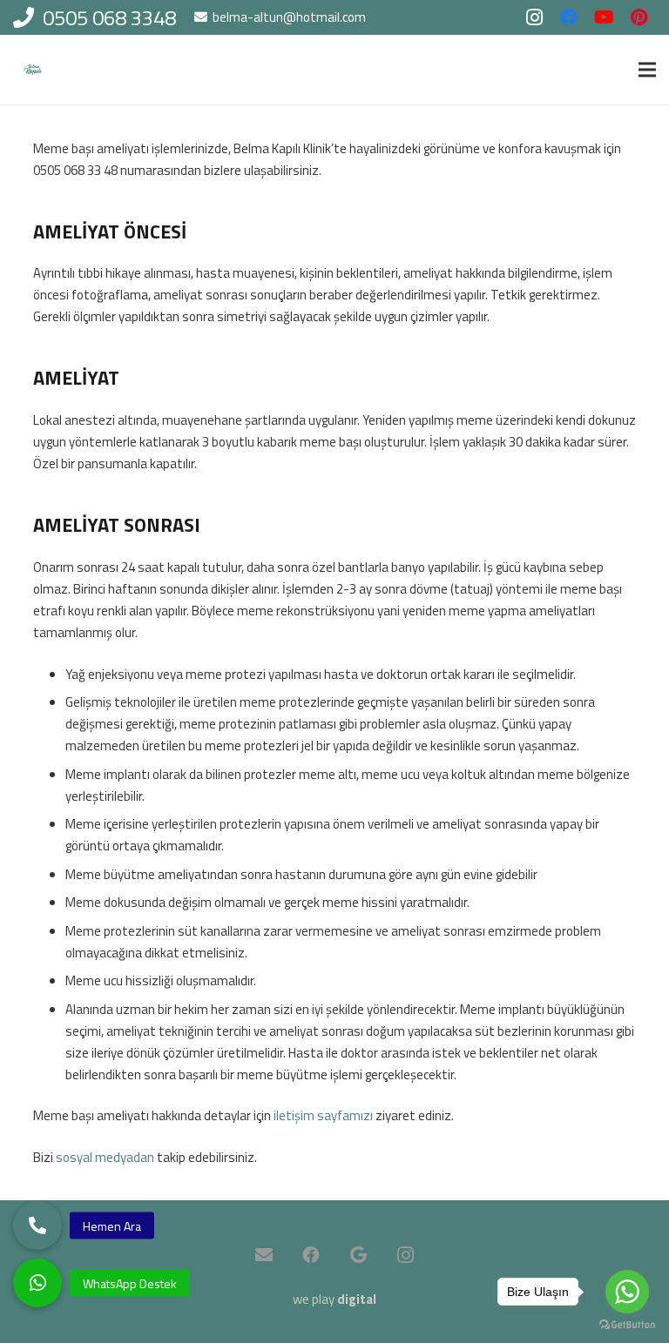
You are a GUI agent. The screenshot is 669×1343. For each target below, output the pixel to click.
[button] (37, 1283)
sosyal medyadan (105, 1157)
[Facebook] (568, 17)
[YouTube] (603, 17)
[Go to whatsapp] (627, 1291)
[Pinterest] (638, 17)
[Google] (358, 1255)
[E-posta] (264, 1255)
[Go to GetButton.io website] (627, 1325)
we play (334, 1299)
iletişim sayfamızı (323, 1115)
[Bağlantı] (32, 70)
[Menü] (647, 69)
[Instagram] (534, 17)
